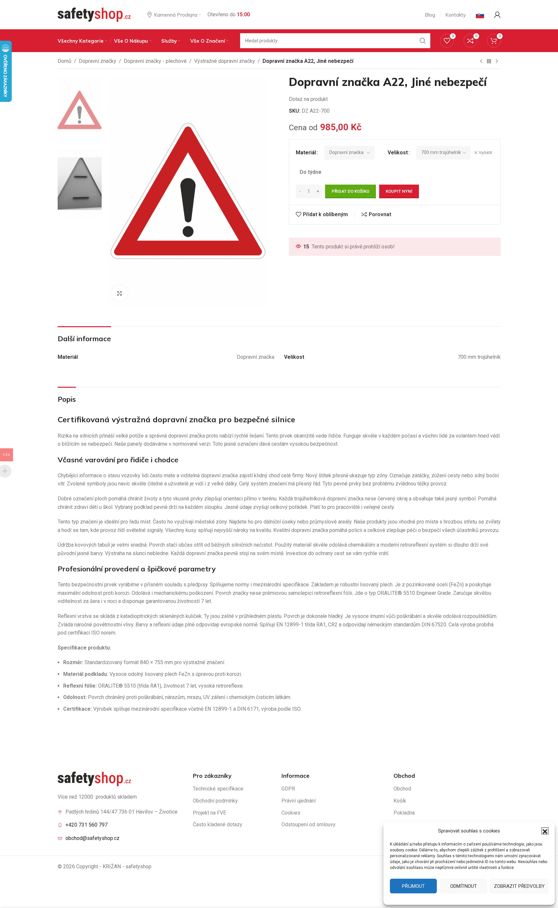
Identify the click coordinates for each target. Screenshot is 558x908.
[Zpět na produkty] (489, 61)
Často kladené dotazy (217, 824)
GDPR (288, 789)
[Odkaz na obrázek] (94, 778)
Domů (64, 61)
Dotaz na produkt (308, 99)
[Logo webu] (94, 14)
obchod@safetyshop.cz (92, 838)
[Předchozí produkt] (481, 61)
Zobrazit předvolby (519, 886)
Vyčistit (485, 152)
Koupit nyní (399, 191)
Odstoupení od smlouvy (308, 824)
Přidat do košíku (350, 191)
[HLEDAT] (422, 40)
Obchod (402, 789)
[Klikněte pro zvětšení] (119, 293)
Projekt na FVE (209, 813)
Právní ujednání (298, 801)
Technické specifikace (218, 789)
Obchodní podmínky (215, 801)
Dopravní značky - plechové (155, 61)
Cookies (290, 813)
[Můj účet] (497, 14)
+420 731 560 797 (86, 825)
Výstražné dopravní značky (224, 61)
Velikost (398, 152)
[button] (545, 831)
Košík (399, 801)
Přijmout (413, 886)
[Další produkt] (497, 61)
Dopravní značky (97, 61)
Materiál (306, 152)
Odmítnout (463, 886)
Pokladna (404, 813)
